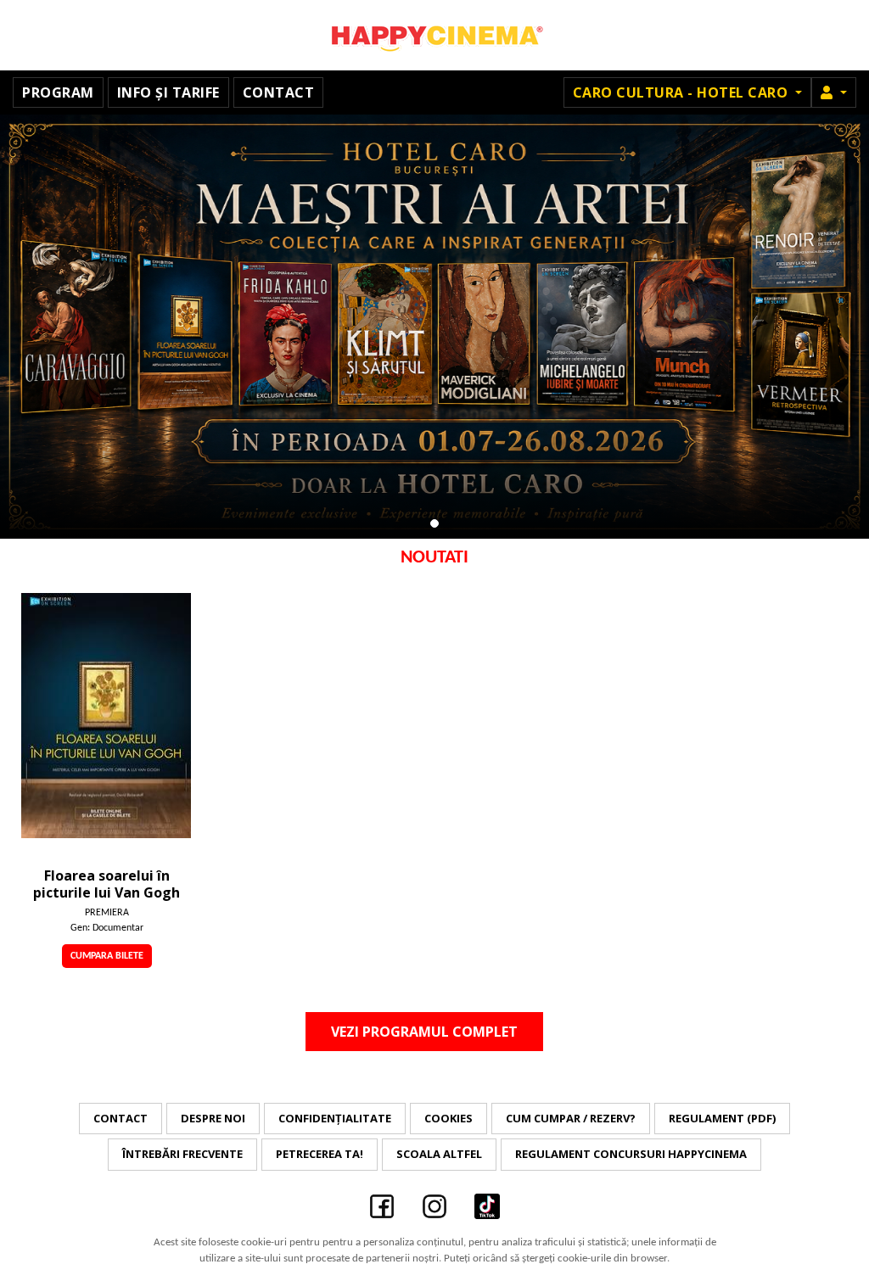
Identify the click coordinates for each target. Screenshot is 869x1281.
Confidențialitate (334, 1118)
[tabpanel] (434, 327)
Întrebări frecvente (182, 1153)
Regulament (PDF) (722, 1118)
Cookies (448, 1118)
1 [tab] (434, 523)
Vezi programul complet (424, 1031)
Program (58, 92)
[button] (833, 92)
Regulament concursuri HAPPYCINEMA (631, 1153)
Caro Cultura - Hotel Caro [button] (682, 92)
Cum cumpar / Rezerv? (571, 1118)
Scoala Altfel (439, 1153)
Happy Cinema (434, 35)
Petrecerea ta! (319, 1153)
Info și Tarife (168, 92)
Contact (279, 92)
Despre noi (213, 1118)
